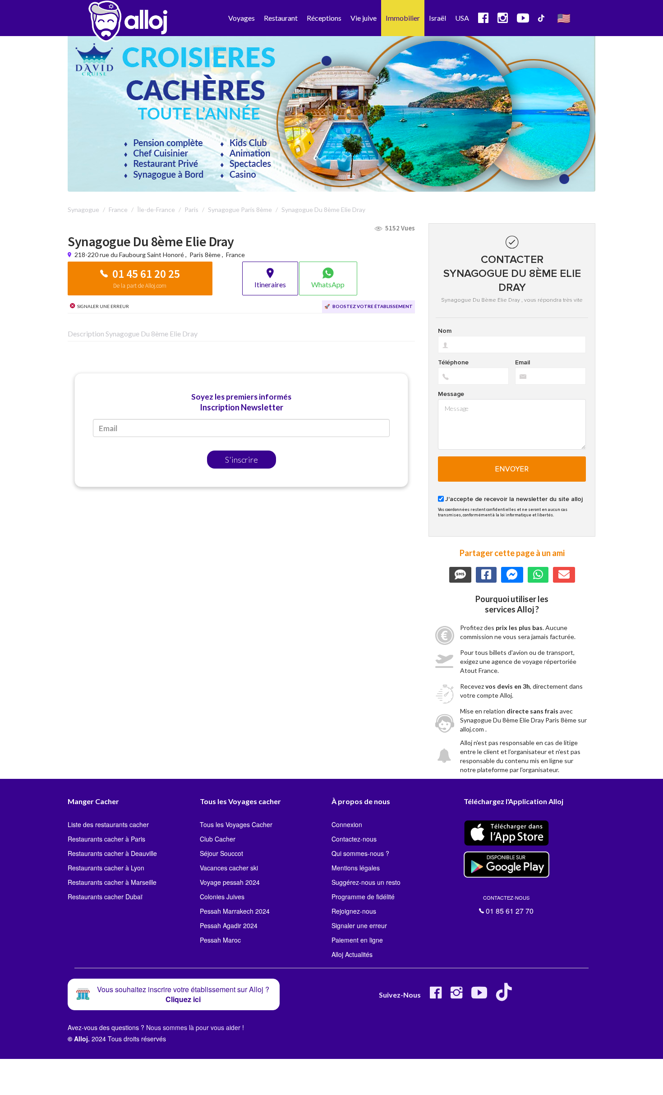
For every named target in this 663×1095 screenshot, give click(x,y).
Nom (444, 331)
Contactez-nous (354, 838)
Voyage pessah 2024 (230, 882)
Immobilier (403, 18)
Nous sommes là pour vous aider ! (195, 1027)
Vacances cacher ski (229, 867)
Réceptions (324, 18)
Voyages (241, 18)
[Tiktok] (506, 996)
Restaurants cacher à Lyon (106, 867)
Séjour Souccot (221, 853)
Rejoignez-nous (354, 911)
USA (462, 18)
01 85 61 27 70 (508, 905)
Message (451, 394)
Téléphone (453, 362)
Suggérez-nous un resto (366, 882)
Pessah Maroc (220, 939)
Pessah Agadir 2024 (229, 925)
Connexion (347, 824)
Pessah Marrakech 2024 (235, 911)
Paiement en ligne (357, 939)
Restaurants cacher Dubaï (105, 896)
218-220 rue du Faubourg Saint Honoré (129, 254)
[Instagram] (456, 996)
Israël (437, 18)
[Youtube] (479, 996)
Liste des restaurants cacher (108, 824)
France (235, 254)
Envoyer (512, 469)
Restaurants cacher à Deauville (112, 853)
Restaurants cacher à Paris (106, 838)
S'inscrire (241, 460)
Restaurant (281, 18)
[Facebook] (436, 996)
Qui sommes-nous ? (360, 853)
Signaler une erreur (359, 925)
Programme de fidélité (363, 896)
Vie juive (363, 18)
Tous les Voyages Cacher (236, 824)
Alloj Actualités (352, 954)
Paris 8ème (205, 254)
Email (522, 362)
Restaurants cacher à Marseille (112, 882)
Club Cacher (217, 838)
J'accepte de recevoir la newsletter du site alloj (514, 499)
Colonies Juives (222, 896)
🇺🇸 (564, 17)
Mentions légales (356, 867)
